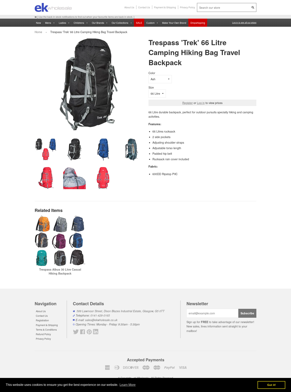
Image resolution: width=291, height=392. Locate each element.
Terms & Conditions (46, 329)
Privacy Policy (187, 7)
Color (151, 73)
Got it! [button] (271, 384)
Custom (150, 22)
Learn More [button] (128, 384)
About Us (129, 7)
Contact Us (144, 7)
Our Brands (98, 22)
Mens (48, 22)
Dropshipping (197, 22)
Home (38, 32)
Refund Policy (43, 334)
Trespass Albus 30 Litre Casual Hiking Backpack (60, 271)
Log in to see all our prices (244, 22)
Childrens (79, 22)
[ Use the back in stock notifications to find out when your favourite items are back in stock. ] (85, 16)
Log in (201, 103)
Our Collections (120, 22)
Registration (42, 320)
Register (187, 103)
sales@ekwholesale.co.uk (101, 320)
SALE (139, 22)
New (38, 22)
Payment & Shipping (165, 7)
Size (151, 87)
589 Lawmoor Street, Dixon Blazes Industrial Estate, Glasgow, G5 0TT (121, 311)
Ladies (63, 22)
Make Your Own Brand (174, 22)
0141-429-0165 (100, 315)
